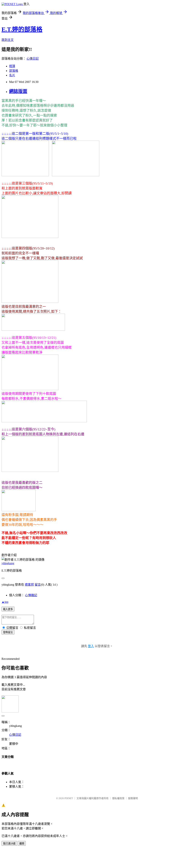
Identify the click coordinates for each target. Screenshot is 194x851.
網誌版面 (18, 91)
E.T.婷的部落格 (22, 29)
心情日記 (33, 58)
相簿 (12, 66)
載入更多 (8, 609)
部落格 (13, 70)
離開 (21, 843)
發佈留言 (8, 632)
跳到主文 (8, 39)
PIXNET (68, 798)
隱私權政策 (118, 798)
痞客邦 (29, 584)
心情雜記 (31, 595)
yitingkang (8, 563)
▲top (5, 601)
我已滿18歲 (9, 843)
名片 (12, 75)
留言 (38, 584)
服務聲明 (133, 798)
